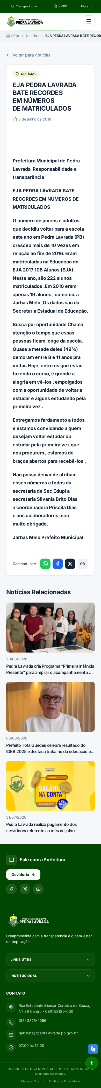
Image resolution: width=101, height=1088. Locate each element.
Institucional (24, 976)
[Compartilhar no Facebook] (58, 564)
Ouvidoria (20, 874)
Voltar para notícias (31, 55)
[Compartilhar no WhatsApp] (45, 564)
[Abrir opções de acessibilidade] (91, 1063)
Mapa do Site (30, 1081)
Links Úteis (21, 960)
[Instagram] (25, 889)
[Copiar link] (82, 564)
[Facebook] (11, 889)
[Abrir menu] (89, 21)
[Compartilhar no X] (70, 564)
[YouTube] (38, 889)
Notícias (32, 36)
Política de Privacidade (64, 1081)
